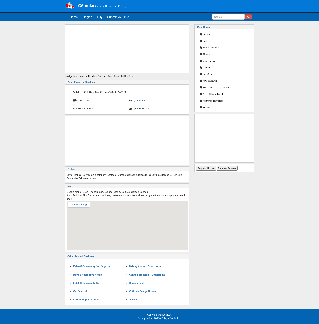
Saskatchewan (209, 61)
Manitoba (207, 67)
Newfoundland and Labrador (216, 87)
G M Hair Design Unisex (142, 291)
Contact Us (175, 318)
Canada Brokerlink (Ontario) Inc (147, 274)
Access (133, 299)
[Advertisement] (127, 48)
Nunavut (207, 107)
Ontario (206, 34)
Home (74, 17)
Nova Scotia (208, 74)
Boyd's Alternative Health (87, 274)
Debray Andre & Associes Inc (145, 266)
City (99, 17)
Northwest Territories (213, 101)
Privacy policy (145, 318)
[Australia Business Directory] (70, 6)
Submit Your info (118, 17)
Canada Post (136, 283)
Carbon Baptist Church (86, 299)
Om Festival (80, 291)
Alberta (91, 76)
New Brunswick (210, 81)
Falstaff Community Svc (86, 283)
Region (87, 17)
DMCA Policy (161, 318)
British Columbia (211, 47)
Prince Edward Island (213, 94)
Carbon (102, 76)
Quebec (206, 41)
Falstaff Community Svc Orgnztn (91, 266)
